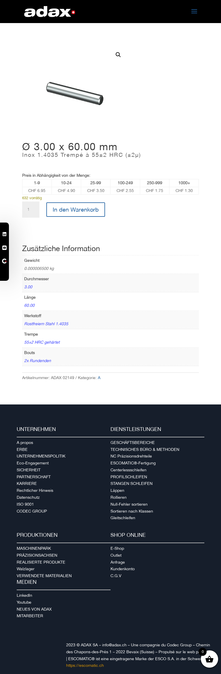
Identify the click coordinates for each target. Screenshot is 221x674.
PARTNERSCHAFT (34, 477)
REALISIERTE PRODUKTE (41, 562)
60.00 (29, 305)
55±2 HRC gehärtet (42, 342)
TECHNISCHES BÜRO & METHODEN (144, 449)
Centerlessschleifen (128, 470)
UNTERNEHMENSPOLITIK (41, 456)
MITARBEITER (30, 615)
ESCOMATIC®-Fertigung (133, 463)
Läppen (117, 490)
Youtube (24, 602)
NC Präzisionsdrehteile (131, 456)
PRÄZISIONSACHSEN (37, 555)
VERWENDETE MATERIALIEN (44, 575)
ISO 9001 (25, 504)
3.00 (28, 287)
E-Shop (117, 548)
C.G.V (115, 575)
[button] (118, 55)
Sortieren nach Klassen (131, 511)
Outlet (115, 555)
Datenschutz (28, 497)
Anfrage (117, 562)
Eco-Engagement (33, 463)
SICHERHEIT (29, 470)
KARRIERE (27, 483)
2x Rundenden (37, 360)
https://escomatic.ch (85, 665)
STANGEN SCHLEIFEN (131, 483)
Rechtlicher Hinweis (35, 490)
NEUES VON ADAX (34, 609)
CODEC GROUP (32, 511)
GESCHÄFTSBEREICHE (132, 442)
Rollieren (118, 497)
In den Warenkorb (76, 209)
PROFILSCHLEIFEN (128, 477)
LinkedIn (24, 595)
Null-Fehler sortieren (129, 504)
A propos (25, 442)
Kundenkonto (122, 568)
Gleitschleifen (122, 517)
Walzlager (26, 568)
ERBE (22, 449)
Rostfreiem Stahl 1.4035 (46, 323)
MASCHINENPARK (34, 548)
